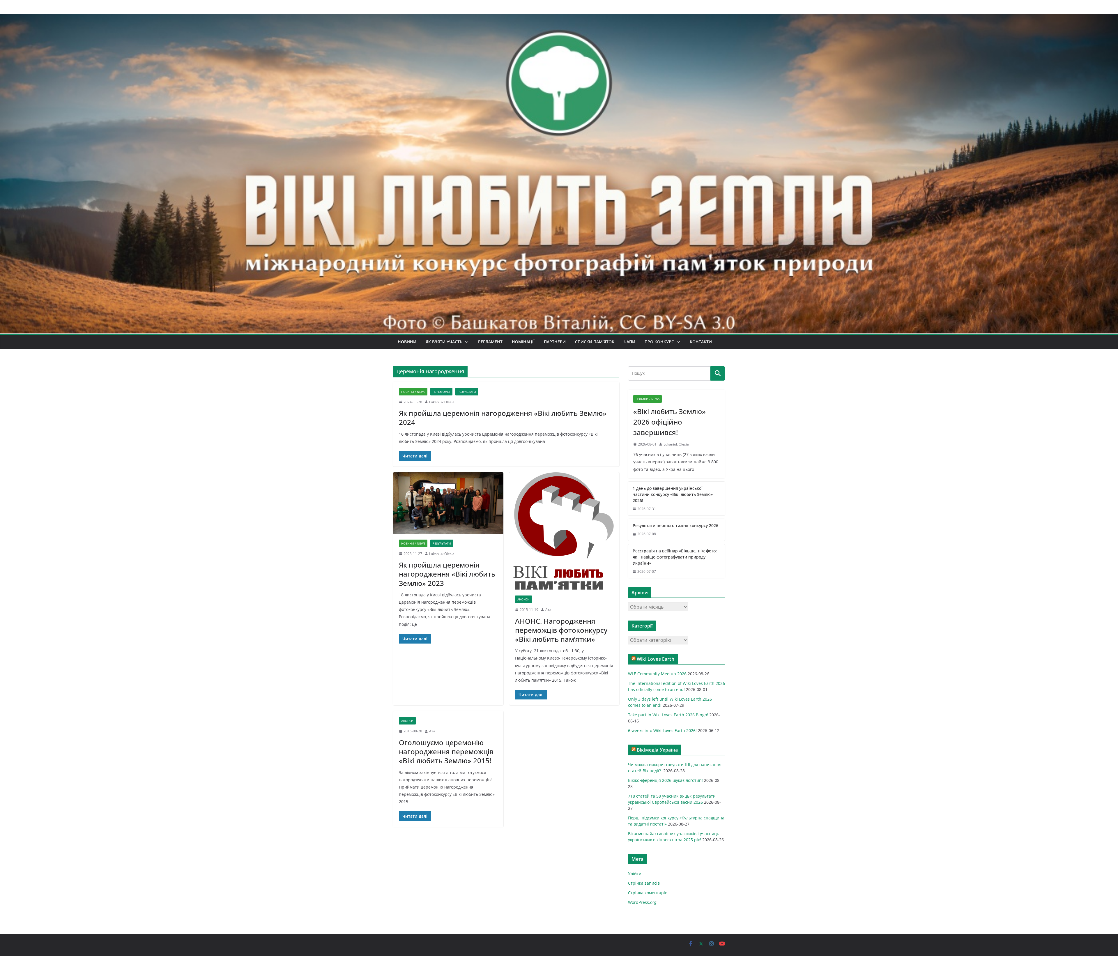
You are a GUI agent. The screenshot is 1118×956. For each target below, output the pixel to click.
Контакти (701, 341)
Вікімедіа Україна (657, 750)
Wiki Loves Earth (655, 659)
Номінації (523, 341)
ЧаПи (629, 341)
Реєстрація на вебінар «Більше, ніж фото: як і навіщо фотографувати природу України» (675, 557)
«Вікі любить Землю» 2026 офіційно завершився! (669, 422)
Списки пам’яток (594, 341)
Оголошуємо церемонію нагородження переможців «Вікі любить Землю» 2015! (446, 751)
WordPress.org (642, 902)
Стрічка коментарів (647, 892)
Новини (407, 341)
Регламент (490, 341)
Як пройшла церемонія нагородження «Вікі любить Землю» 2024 (502, 417)
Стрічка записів (644, 883)
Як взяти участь (444, 341)
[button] (465, 342)
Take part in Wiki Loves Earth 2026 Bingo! (668, 715)
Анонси (523, 599)
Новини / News (413, 392)
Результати (467, 392)
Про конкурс (659, 341)
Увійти (634, 873)
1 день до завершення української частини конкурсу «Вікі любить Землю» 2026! (673, 494)
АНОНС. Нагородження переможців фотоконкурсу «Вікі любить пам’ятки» (561, 630)
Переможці (441, 392)
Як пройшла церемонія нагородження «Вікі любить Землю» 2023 (447, 574)
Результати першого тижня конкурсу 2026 (675, 525)
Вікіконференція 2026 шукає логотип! (665, 780)
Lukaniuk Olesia (441, 402)
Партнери (555, 341)
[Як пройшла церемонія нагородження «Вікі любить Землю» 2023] (448, 503)
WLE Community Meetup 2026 (657, 673)
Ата (548, 609)
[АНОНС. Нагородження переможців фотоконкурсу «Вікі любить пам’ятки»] (564, 531)
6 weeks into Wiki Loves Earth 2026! (662, 730)
